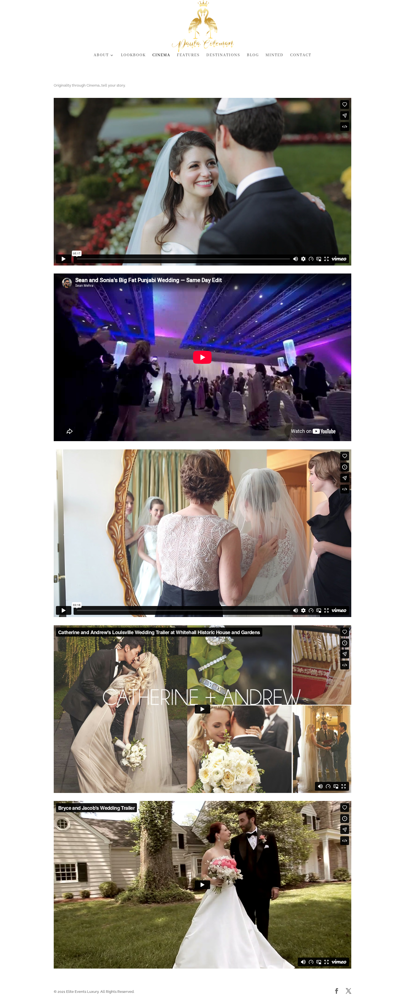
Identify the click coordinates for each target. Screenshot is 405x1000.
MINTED (275, 55)
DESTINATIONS (223, 55)
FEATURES (188, 55)
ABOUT (101, 55)
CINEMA (161, 55)
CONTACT (300, 55)
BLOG (253, 55)
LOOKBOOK (133, 55)
